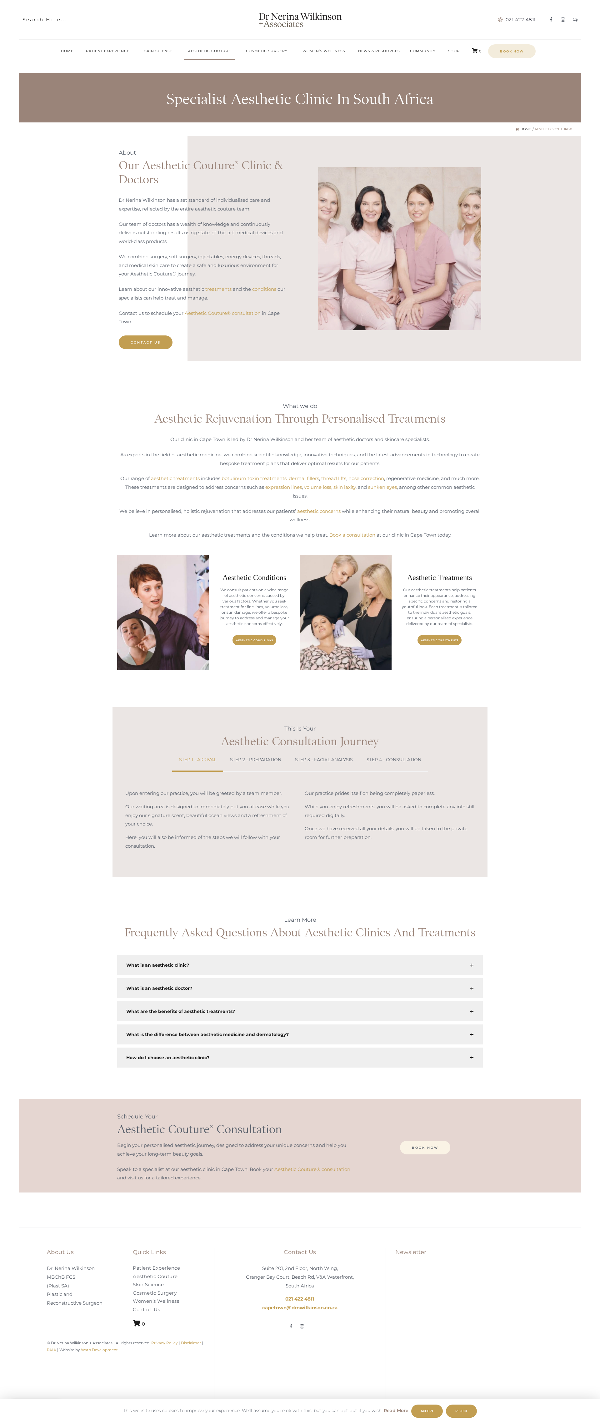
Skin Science (148, 1284)
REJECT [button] (461, 1411)
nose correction (366, 479)
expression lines (283, 487)
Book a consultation (352, 535)
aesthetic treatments (175, 479)
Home (526, 129)
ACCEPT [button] (427, 1411)
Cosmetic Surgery (155, 1293)
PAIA (51, 1349)
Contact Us (146, 1309)
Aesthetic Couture (155, 1276)
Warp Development (99, 1349)
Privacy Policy (164, 1343)
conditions (264, 289)
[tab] (197, 760)
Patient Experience (156, 1268)
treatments (218, 289)
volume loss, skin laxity (330, 487)
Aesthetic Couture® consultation (223, 313)
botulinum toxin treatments (254, 479)
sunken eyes (382, 487)
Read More (396, 1410)
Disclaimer (191, 1343)
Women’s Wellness (156, 1301)
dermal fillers (304, 479)
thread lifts (333, 479)
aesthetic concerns (319, 511)
